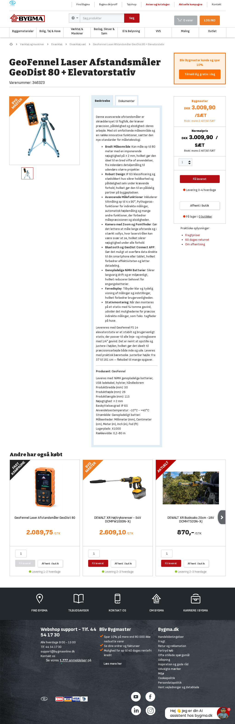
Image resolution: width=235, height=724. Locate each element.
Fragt (161, 641)
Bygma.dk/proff (108, 4)
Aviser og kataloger (158, 4)
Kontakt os (48, 656)
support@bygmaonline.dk (58, 651)
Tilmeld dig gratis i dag (200, 74)
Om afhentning (195, 244)
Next (221, 517)
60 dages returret (197, 240)
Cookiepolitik (166, 678)
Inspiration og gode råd (173, 664)
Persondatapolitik (170, 683)
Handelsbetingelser (171, 637)
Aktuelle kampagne (190, 4)
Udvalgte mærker (169, 669)
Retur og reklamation (172, 646)
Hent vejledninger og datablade (178, 687)
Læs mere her (113, 664)
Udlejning (164, 660)
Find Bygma (83, 4)
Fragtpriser (192, 235)
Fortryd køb (165, 650)
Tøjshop (132, 4)
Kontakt (216, 4)
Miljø (161, 673)
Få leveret (98, 563)
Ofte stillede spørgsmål (174, 655)
